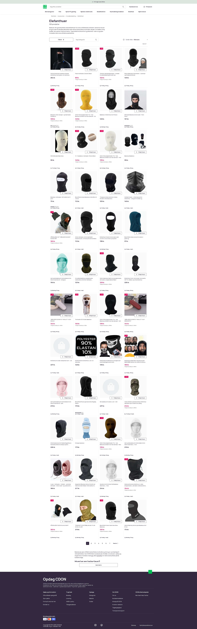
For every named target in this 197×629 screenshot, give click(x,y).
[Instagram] (95, 625)
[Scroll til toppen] (150, 572)
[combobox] (87, 7)
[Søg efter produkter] (123, 7)
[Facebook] (101, 625)
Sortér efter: (129, 39)
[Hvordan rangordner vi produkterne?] (123, 39)
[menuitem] (49, 12)
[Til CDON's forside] (45, 7)
